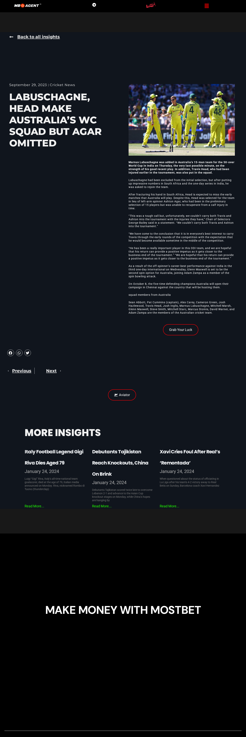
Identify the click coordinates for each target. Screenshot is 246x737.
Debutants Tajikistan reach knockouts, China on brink (120, 462)
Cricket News (62, 85)
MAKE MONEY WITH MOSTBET (123, 610)
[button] (207, 6)
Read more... (34, 506)
